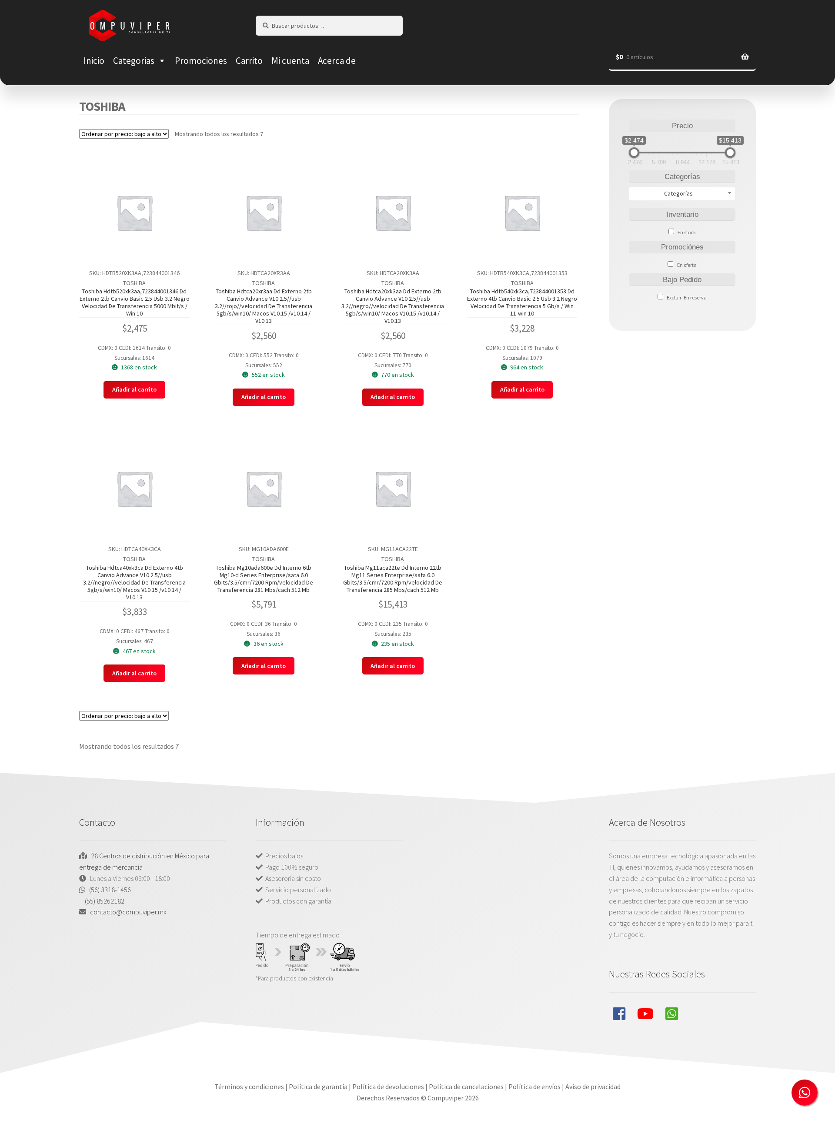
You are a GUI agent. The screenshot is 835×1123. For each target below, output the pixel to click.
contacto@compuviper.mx (128, 911)
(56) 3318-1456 (110, 889)
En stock (687, 232)
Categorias (133, 60)
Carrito (249, 60)
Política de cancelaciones (466, 1086)
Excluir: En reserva (687, 297)
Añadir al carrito (134, 389)
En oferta (687, 265)
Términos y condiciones (249, 1086)
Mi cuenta (290, 60)
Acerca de (337, 60)
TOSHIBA (134, 283)
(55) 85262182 (104, 901)
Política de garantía (318, 1086)
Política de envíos (534, 1086)
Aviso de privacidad (593, 1086)
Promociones (201, 60)
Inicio (94, 60)
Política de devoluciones (388, 1086)
